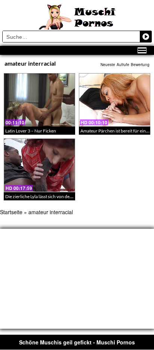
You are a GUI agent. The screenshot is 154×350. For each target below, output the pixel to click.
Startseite (11, 212)
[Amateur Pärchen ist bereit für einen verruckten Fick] (114, 99)
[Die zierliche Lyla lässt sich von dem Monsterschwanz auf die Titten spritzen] (39, 165)
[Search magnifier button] (146, 37)
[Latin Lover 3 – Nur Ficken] (39, 99)
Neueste (108, 64)
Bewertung (140, 64)
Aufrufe (123, 64)
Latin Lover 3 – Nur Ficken (30, 131)
